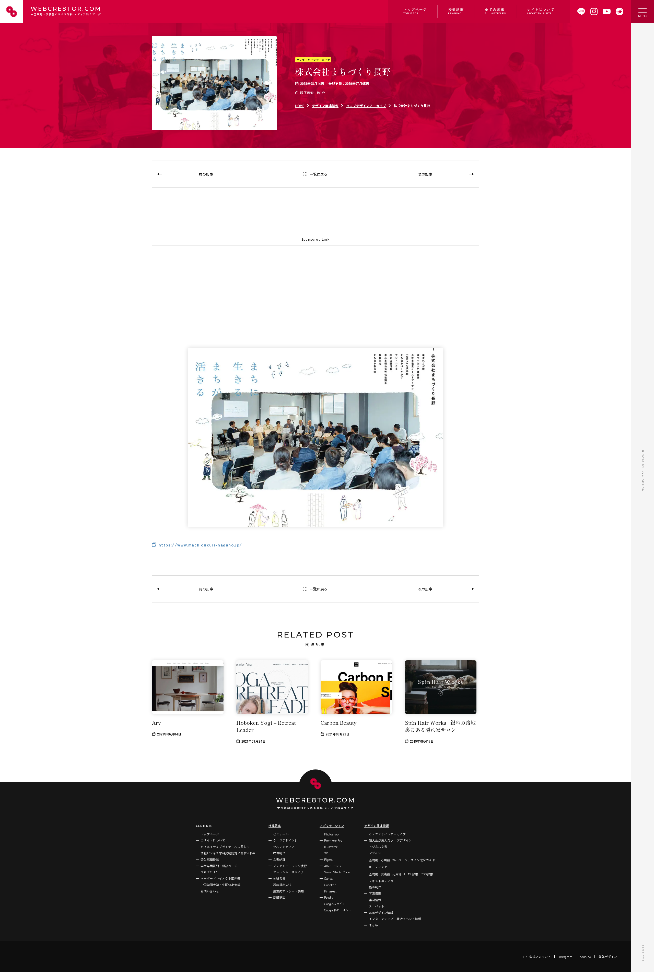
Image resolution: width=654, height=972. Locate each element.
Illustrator (330, 846)
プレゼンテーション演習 (290, 866)
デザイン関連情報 (325, 105)
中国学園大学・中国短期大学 (220, 884)
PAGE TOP (642, 953)
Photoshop (331, 834)
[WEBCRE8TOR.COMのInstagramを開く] (594, 11)
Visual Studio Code (337, 872)
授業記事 (456, 11)
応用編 (385, 860)
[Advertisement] (305, 286)
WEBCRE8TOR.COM (66, 11)
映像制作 (279, 853)
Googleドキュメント (338, 910)
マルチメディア (284, 846)
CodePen (330, 884)
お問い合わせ (210, 891)
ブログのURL (209, 872)
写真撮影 (375, 893)
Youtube (585, 956)
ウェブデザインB (285, 840)
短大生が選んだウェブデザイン (390, 840)
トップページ (415, 11)
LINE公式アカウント (537, 956)
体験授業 (279, 878)
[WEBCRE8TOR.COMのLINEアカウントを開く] (581, 11)
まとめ (373, 925)
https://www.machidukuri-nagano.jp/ (200, 545)
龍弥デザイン (608, 956)
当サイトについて (213, 840)
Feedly (328, 897)
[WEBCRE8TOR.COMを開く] (619, 11)
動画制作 (375, 887)
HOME (299, 105)
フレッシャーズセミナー (290, 872)
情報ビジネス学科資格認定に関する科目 (228, 853)
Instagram (565, 956)
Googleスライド (334, 903)
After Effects (332, 866)
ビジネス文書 (378, 846)
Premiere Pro (333, 840)
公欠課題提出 (210, 859)
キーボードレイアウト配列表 (220, 878)
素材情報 (375, 900)
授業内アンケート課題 (288, 891)
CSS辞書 (427, 874)
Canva (328, 878)
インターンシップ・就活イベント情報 (395, 919)
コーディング (378, 867)
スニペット (376, 906)
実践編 (385, 874)
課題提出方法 (282, 884)
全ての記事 (495, 11)
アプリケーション (332, 825)
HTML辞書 (411, 874)
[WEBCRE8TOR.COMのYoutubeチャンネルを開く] (607, 11)
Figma (328, 859)
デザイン (375, 853)
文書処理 (279, 859)
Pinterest (330, 891)
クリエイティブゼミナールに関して (225, 846)
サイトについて (540, 11)
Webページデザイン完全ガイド (413, 860)
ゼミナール (280, 834)
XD (326, 853)
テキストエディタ (381, 881)
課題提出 (279, 897)
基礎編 (373, 860)
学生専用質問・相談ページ (219, 866)
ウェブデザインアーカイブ (313, 60)
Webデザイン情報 (381, 912)
